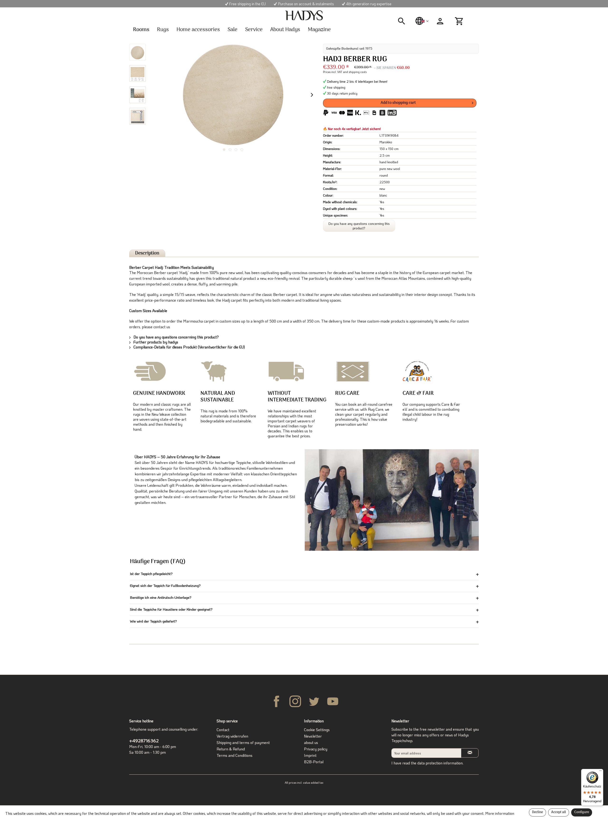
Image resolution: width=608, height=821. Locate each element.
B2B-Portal (313, 761)
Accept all (558, 812)
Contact (223, 729)
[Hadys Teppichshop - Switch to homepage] (304, 15)
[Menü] (600, 772)
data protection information (440, 762)
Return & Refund (231, 748)
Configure (581, 812)
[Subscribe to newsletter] (470, 753)
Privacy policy (315, 748)
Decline (537, 812)
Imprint (310, 755)
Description (147, 253)
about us (311, 742)
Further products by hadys (155, 341)
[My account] (440, 21)
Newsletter (313, 736)
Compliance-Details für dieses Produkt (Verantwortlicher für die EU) (189, 346)
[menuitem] (403, 21)
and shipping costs (355, 72)
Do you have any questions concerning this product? (359, 225)
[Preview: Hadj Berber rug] (137, 52)
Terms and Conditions (234, 755)
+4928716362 (144, 741)
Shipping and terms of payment (243, 742)
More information (499, 813)
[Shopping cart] (460, 21)
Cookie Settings (317, 729)
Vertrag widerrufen (232, 736)
